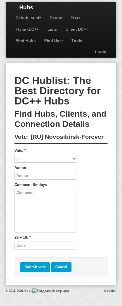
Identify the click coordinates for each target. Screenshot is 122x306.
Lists (52, 29)
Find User (53, 40)
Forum (56, 18)
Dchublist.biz (28, 18)
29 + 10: (22, 237)
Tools (76, 40)
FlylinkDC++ (27, 29)
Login (100, 52)
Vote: (20, 150)
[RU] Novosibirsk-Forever (67, 136)
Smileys (40, 185)
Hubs (26, 7)
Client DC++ (77, 29)
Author (20, 167)
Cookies (110, 290)
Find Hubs (26, 40)
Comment (30, 185)
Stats (76, 18)
